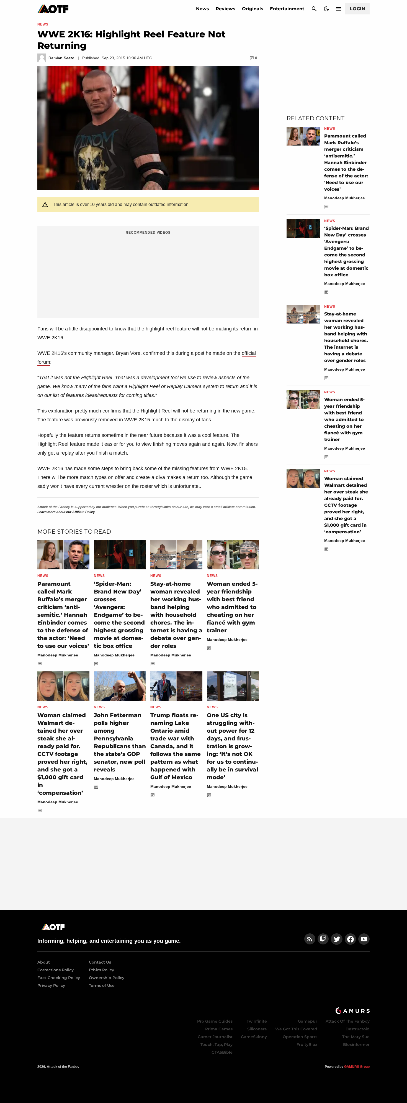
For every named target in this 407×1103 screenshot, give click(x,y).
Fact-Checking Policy (58, 977)
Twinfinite (257, 1021)
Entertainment (287, 8)
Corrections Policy (55, 969)
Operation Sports (300, 1036)
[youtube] (364, 939)
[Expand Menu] (338, 8)
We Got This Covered (296, 1028)
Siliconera (257, 1028)
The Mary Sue (356, 1036)
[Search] (314, 8)
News (202, 8)
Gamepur (307, 1021)
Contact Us (100, 962)
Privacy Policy (51, 985)
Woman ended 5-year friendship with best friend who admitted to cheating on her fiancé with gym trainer (232, 607)
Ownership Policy (106, 977)
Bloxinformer (356, 1044)
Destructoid (358, 1028)
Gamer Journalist (215, 1036)
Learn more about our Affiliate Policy (66, 512)
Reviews (225, 8)
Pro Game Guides (215, 1021)
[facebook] (350, 939)
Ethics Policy (101, 969)
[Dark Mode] (326, 8)
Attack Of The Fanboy (348, 1021)
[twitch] (323, 939)
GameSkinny (254, 1036)
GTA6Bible (222, 1052)
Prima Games (219, 1028)
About (43, 962)
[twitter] (336, 939)
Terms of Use (102, 985)
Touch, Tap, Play (216, 1044)
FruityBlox (307, 1044)
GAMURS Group (357, 1067)
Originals (252, 8)
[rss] (309, 939)
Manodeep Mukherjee (57, 655)
